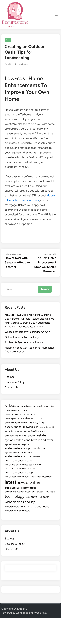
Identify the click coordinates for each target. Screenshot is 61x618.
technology (14, 496)
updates (44, 496)
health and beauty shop (19, 472)
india (33, 476)
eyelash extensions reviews (18, 452)
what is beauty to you (15, 506)
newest (23, 483)
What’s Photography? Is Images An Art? (27, 331)
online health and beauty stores (20, 487)
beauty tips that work (34, 431)
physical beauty (43, 492)
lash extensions (44, 476)
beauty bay (49, 406)
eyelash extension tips (18, 456)
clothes (31, 435)
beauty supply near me (16, 422)
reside (52, 492)
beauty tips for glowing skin (21, 426)
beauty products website (20, 414)
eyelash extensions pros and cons (25, 448)
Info (8, 40)
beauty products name (16, 410)
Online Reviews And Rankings (22, 337)
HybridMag (39, 612)
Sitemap (9, 376)
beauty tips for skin (47, 427)
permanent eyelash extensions (20, 491)
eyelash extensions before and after (29, 440)
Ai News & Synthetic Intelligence (24, 342)
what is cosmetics (38, 506)
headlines (36, 457)
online (34, 482)
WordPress (22, 612)
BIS (25, 608)
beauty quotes (36, 418)
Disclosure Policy (14, 382)
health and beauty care (18, 460)
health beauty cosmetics (17, 476)
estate (41, 435)
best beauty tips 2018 (15, 435)
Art (6, 406)
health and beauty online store (20, 468)
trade (28, 497)
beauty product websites (17, 418)
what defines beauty (20, 502)
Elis (9, 64)
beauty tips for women (13, 431)
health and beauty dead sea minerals (23, 464)
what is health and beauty (17, 510)
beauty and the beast (31, 406)
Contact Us (11, 387)
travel (34, 496)
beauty (14, 406)
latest (11, 482)
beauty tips (36, 422)
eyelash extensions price (17, 444)
